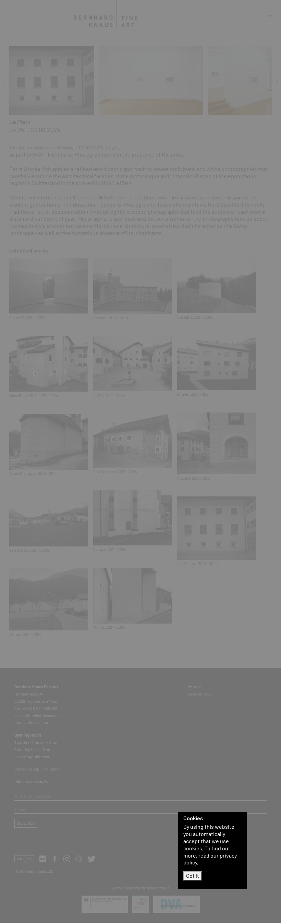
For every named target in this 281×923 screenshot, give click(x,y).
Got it (192, 875)
